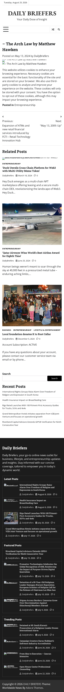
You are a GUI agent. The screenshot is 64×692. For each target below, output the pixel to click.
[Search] (59, 29)
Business (6, 330)
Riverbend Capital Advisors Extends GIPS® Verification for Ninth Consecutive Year (26, 552)
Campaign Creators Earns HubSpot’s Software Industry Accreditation (37, 642)
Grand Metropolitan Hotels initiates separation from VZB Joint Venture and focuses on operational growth (30, 415)
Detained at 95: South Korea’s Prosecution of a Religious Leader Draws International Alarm (39, 628)
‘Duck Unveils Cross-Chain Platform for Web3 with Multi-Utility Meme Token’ (29, 169)
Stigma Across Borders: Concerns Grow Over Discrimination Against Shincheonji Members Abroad (38, 603)
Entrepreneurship (24, 105)
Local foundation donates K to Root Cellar (26, 334)
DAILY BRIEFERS (32, 13)
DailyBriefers (41, 56)
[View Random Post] (53, 29)
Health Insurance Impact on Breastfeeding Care (24, 400)
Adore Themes (34, 688)
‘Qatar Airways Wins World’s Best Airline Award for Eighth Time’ (30, 254)
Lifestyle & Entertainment (47, 330)
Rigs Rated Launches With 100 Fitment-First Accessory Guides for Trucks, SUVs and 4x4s (38, 516)
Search (6, 374)
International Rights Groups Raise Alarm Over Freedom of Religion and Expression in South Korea (28, 393)
